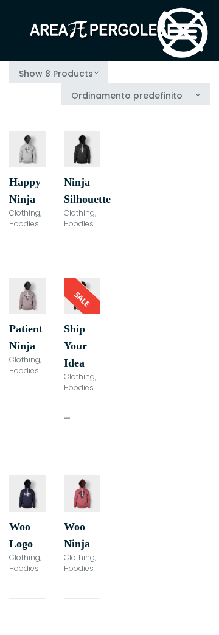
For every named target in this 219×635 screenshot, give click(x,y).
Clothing (24, 213)
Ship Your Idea (75, 346)
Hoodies (24, 224)
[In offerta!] (82, 296)
